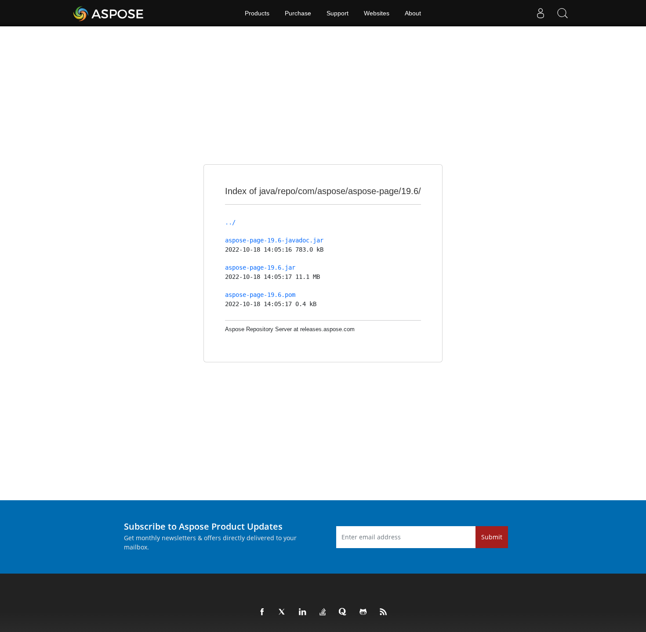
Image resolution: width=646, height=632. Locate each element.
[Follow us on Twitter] (282, 612)
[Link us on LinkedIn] (302, 612)
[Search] (562, 13)
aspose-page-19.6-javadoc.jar (274, 240)
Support (337, 13)
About (413, 13)
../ (230, 222)
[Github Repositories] (363, 612)
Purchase (298, 13)
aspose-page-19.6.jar (260, 267)
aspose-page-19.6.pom (260, 294)
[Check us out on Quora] (343, 612)
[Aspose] (109, 13)
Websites (376, 13)
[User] (541, 13)
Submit (491, 537)
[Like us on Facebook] (262, 612)
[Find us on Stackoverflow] (323, 612)
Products (257, 13)
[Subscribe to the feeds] (383, 612)
